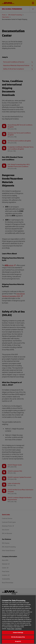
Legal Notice (18, 629)
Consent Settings (18, 632)
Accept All (18, 641)
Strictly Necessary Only (18, 637)
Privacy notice (10, 629)
